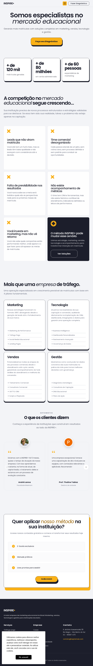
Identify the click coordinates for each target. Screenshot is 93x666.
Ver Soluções (64, 253)
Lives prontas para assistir (28, 567)
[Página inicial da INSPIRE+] (9, 3)
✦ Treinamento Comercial (18, 383)
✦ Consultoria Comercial (17, 387)
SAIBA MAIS (46, 579)
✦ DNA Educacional (59, 391)
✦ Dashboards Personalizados (63, 335)
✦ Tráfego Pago (14, 335)
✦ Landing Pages (14, 344)
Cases (35, 630)
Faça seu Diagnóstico (46, 41)
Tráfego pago (9, 630)
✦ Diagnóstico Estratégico (61, 383)
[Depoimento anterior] (7, 467)
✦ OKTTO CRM (13, 391)
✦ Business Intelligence (60, 331)
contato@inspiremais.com (73, 639)
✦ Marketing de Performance (19, 331)
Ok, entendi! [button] (23, 657)
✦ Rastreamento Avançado (62, 339)
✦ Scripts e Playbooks (16, 396)
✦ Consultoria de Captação (62, 387)
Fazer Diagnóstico (79, 3)
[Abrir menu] (65, 3)
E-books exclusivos (25, 546)
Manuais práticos (24, 557)
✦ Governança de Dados (61, 344)
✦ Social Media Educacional (18, 339)
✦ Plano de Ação (58, 396)
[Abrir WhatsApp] (87, 660)
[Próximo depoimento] (86, 467)
